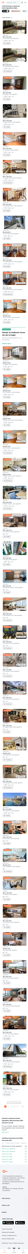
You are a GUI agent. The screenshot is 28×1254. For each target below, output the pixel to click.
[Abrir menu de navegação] (25, 2)
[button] (14, 1198)
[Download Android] (8, 1223)
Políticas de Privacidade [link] (8, 1232)
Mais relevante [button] (6, 17)
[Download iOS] (20, 1223)
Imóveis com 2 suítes (7, 1156)
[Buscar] (22, 2)
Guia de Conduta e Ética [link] (8, 1238)
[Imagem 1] (14, 32)
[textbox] (15, 2)
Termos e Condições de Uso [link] (9, 1235)
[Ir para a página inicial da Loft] (4, 2)
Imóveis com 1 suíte (7, 1154)
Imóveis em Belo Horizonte (12, 1143)
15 (22, 1106)
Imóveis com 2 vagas (7, 1161)
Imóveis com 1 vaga (7, 1159)
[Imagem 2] (15, 32)
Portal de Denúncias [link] (7, 1229)
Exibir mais (4, 1132)
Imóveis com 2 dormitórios (8, 1148)
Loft (3, 1143)
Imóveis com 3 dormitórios (8, 1151)
